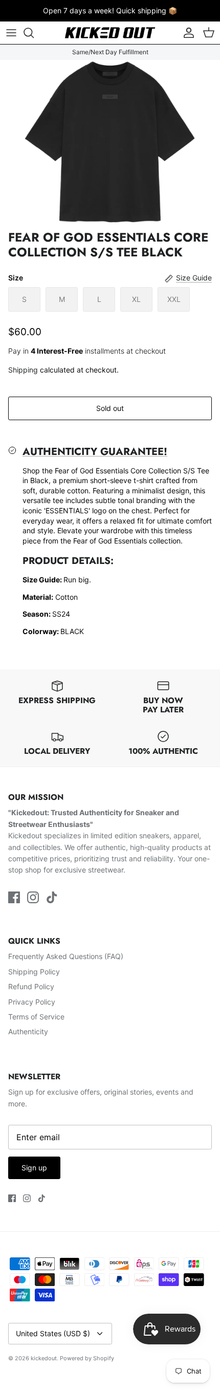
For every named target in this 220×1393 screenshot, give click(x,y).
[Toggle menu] (11, 32)
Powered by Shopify (87, 1358)
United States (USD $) (53, 1333)
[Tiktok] (52, 897)
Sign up (34, 1167)
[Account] (186, 32)
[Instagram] (33, 897)
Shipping (23, 369)
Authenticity (28, 1031)
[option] (110, 142)
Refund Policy (31, 986)
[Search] (34, 32)
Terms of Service (36, 1016)
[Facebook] (14, 897)
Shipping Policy (34, 971)
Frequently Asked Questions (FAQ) (65, 956)
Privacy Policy (31, 1001)
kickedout (44, 1358)
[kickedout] (110, 33)
